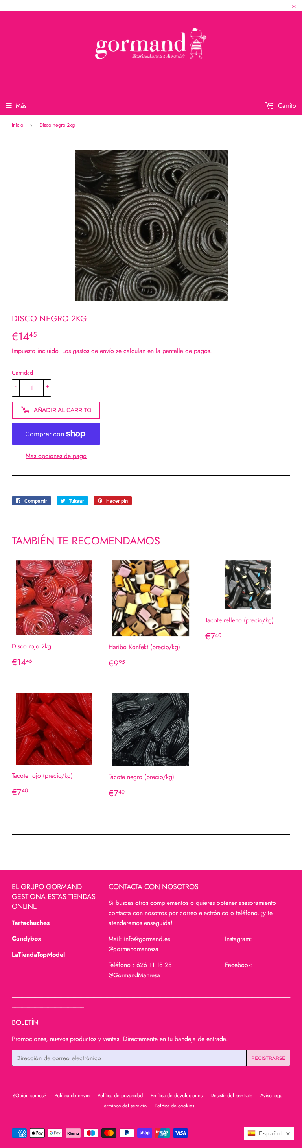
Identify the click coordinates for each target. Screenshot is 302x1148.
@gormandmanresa (133, 948)
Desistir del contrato (231, 1095)
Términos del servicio (124, 1105)
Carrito (286, 105)
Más (21, 105)
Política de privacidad (120, 1095)
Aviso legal (272, 1095)
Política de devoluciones (177, 1095)
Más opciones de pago (56, 455)
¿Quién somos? (29, 1095)
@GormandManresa (134, 975)
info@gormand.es (147, 938)
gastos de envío (93, 350)
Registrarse (268, 1058)
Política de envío (72, 1095)
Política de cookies (174, 1105)
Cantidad (22, 373)
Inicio (17, 125)
